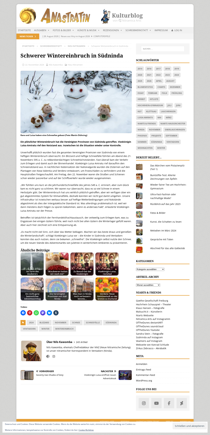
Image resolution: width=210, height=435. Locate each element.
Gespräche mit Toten (161, 239)
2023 (167, 75)
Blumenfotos (145, 87)
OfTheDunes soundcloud (149, 326)
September (171, 135)
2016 (149, 68)
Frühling (177, 93)
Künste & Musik (86, 30)
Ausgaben (40, 30)
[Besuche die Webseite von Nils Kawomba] (47, 356)
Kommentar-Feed (145, 375)
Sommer (142, 142)
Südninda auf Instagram (149, 337)
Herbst (141, 99)
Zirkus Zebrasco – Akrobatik (151, 348)
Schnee (76, 322)
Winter (45, 328)
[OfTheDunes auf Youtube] (156, 403)
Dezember (175, 87)
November (60, 322)
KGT (140, 111)
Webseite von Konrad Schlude (152, 344)
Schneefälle (93, 322)
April (159, 81)
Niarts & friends (147, 123)
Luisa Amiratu (145, 117)
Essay (141, 93)
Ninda (141, 129)
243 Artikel (82, 342)
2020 (140, 75)
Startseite (24, 30)
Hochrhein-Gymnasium (150, 105)
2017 (158, 68)
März (168, 117)
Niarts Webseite (145, 315)
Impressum (161, 30)
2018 (167, 68)
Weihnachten (145, 148)
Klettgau (151, 111)
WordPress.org (144, 380)
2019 (176, 68)
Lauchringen (168, 111)
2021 (149, 75)
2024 (31, 322)
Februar (152, 93)
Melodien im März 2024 (163, 230)
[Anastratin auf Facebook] (169, 403)
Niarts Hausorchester (172, 123)
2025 (140, 81)
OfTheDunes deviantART (149, 322)
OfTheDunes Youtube (148, 329)
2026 (149, 81)
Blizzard (44, 322)
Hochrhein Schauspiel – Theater (153, 304)
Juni (178, 105)
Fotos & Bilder (62, 30)
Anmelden (141, 364)
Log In (178, 30)
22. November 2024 (34, 64)
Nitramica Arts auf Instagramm (153, 319)
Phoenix (142, 135)
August (170, 81)
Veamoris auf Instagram (149, 340)
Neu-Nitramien (75, 64)
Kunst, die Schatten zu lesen (166, 221)
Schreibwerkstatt (137, 30)
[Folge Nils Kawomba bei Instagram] (52, 356)
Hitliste (154, 99)
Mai (159, 117)
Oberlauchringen (175, 129)
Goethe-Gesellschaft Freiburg (152, 300)
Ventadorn (29, 328)
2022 (158, 75)
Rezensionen (111, 30)
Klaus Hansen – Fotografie (150, 308)
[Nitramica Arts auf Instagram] (144, 403)
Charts (161, 87)
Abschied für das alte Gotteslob (167, 248)
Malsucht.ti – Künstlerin (149, 311)
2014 (140, 68)
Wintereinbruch (64, 328)
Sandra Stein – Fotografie (149, 333)
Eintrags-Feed (143, 369)
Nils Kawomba (56, 64)
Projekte (156, 135)
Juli (169, 105)
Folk (164, 93)
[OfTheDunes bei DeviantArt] (182, 403)
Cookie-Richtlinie (86, 430)
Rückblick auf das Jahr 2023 (165, 204)
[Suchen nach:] (163, 49)
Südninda (111, 322)
